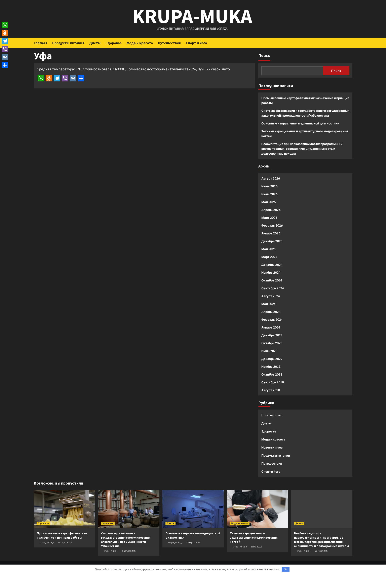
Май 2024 (268, 304)
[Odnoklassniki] (5, 33)
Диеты (95, 43)
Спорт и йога (196, 43)
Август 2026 (270, 178)
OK (285, 569)
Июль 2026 (269, 186)
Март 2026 (269, 217)
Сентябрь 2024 (272, 288)
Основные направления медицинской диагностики (300, 123)
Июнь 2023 (269, 351)
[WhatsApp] (5, 25)
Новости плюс (272, 447)
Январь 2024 (270, 327)
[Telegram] (5, 41)
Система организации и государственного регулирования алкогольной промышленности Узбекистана (305, 113)
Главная (40, 43)
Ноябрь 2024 (270, 272)
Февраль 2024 (272, 319)
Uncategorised (271, 415)
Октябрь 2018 (271, 374)
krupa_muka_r (46, 542)
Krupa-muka (192, 16)
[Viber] (5, 49)
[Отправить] (5, 65)
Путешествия (169, 43)
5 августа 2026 (129, 550)
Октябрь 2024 (271, 280)
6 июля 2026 (256, 546)
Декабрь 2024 (271, 264)
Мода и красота (140, 43)
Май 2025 (268, 249)
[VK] (5, 57)
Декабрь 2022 (271, 358)
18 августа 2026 (65, 542)
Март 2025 (269, 257)
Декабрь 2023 (271, 335)
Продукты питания (68, 43)
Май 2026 (268, 202)
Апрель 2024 (270, 311)
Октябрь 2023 (271, 343)
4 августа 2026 (193, 542)
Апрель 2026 (270, 210)
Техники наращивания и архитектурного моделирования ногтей (304, 133)
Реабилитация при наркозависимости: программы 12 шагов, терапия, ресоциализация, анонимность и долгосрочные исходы (301, 148)
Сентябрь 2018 (272, 382)
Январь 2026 (270, 233)
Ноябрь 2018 (270, 366)
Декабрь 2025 (271, 241)
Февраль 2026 (272, 225)
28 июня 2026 (321, 550)
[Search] (349, 42)
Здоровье (114, 43)
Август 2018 (270, 390)
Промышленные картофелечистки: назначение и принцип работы (305, 100)
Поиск (264, 55)
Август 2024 (270, 296)
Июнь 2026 (269, 194)
